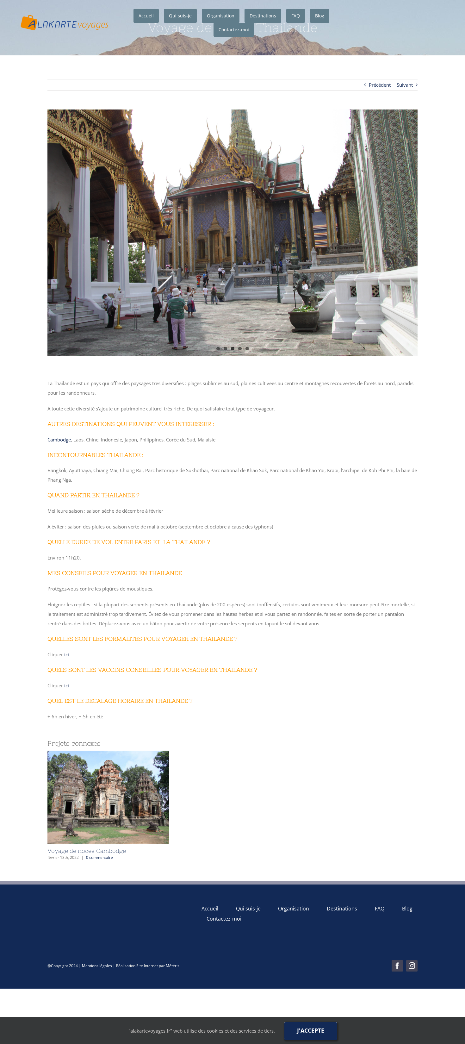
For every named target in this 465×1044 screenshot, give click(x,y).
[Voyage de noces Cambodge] (108, 797)
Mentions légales (97, 965)
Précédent (380, 85)
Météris (172, 965)
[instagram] (412, 966)
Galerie (121, 797)
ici (66, 654)
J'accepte (310, 1030)
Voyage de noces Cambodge (95, 797)
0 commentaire (99, 857)
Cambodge (59, 439)
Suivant (405, 85)
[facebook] (397, 966)
